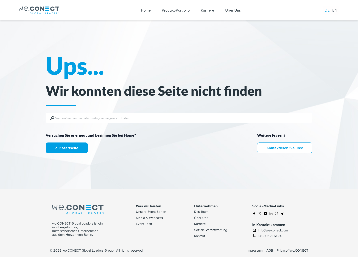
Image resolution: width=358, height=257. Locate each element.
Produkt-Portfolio (176, 10)
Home (146, 10)
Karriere (207, 10)
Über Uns (233, 10)
